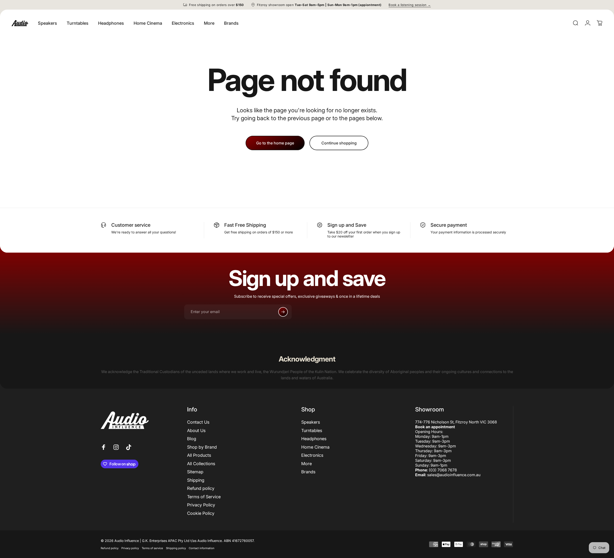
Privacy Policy (201, 504)
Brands (308, 471)
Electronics (312, 455)
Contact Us (198, 422)
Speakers (310, 422)
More (306, 463)
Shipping (195, 480)
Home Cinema (315, 447)
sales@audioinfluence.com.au (453, 474)
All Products (199, 455)
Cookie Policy (200, 513)
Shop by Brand (202, 447)
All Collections (201, 463)
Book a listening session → (410, 5)
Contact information (201, 548)
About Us (196, 430)
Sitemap (195, 471)
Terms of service (152, 548)
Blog (191, 438)
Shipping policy (176, 548)
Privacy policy (130, 548)
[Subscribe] (283, 312)
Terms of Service (204, 496)
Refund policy (200, 488)
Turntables (311, 430)
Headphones (313, 438)
